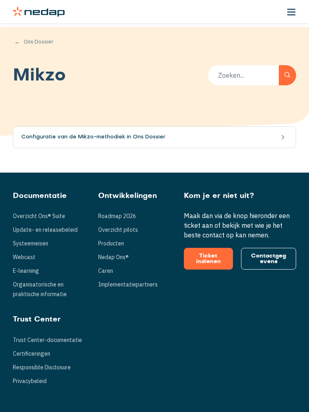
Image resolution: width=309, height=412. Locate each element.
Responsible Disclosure (42, 367)
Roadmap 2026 (117, 216)
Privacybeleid (30, 381)
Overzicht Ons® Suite (39, 216)
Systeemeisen (30, 243)
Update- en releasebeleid (45, 229)
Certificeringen (31, 353)
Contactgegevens (268, 258)
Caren (105, 270)
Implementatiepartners (128, 284)
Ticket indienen (208, 258)
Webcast (24, 257)
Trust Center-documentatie (47, 340)
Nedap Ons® (113, 257)
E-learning (26, 270)
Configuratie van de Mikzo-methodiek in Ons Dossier (93, 137)
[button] (291, 11)
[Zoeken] (287, 75)
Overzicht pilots (118, 229)
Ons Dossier (39, 41)
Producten (111, 243)
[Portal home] (39, 11)
